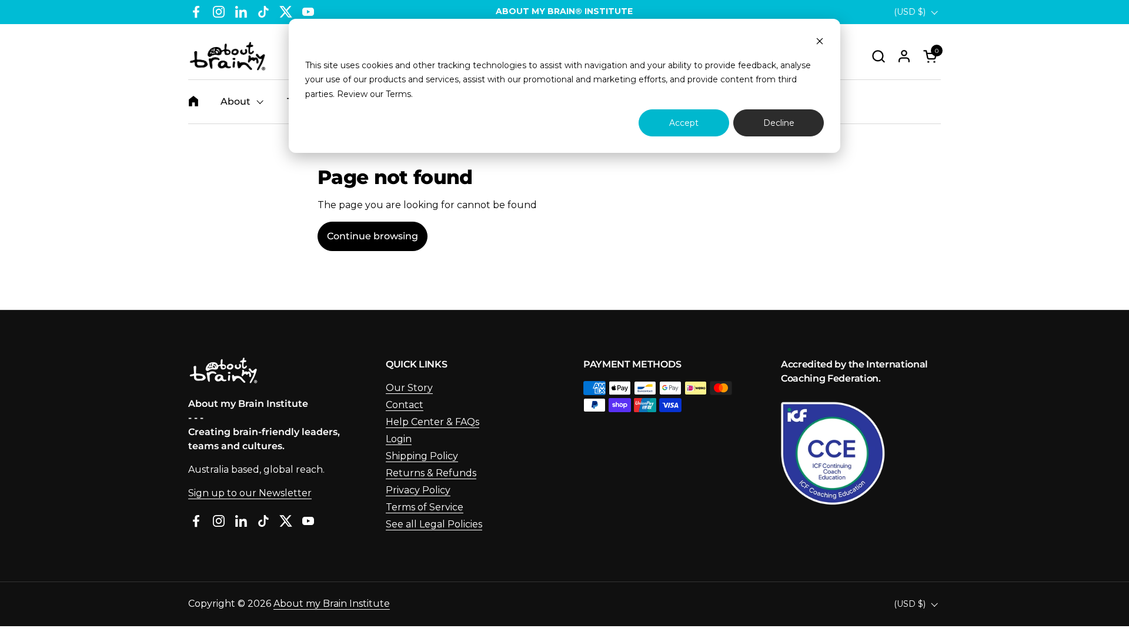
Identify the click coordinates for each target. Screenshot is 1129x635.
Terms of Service (424, 507)
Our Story (409, 387)
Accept (684, 123)
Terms (398, 94)
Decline (778, 123)
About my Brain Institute (331, 603)
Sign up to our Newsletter (250, 493)
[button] (878, 56)
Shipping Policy (422, 456)
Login (399, 438)
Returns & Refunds (431, 473)
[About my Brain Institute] (227, 56)
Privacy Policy (418, 490)
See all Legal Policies (434, 524)
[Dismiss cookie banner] (820, 42)
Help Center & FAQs (432, 421)
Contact (404, 404)
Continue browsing (372, 236)
